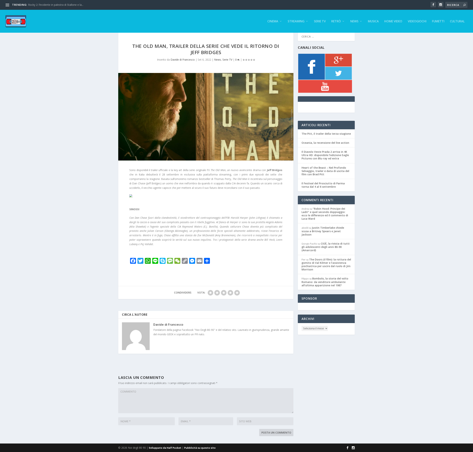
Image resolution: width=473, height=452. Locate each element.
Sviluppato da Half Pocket (165, 447)
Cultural (457, 21)
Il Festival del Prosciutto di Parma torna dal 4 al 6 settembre (323, 185)
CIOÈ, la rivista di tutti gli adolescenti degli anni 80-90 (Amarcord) (326, 247)
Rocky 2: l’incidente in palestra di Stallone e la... (55, 4)
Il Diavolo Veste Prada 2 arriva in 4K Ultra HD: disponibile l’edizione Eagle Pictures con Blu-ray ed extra (325, 155)
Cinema (272, 21)
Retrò (336, 21)
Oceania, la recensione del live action (325, 142)
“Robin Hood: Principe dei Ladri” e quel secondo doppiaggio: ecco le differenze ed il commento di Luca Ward (325, 214)
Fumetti (438, 21)
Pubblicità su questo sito (200, 447)
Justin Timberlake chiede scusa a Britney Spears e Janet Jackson (323, 231)
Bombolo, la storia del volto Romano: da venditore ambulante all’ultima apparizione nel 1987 (325, 282)
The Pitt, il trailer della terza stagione (326, 133)
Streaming (296, 21)
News (354, 21)
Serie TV (320, 21)
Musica (373, 21)
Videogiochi (417, 21)
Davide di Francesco (183, 59)
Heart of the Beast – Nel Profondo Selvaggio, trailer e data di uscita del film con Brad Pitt (325, 171)
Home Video (393, 21)
